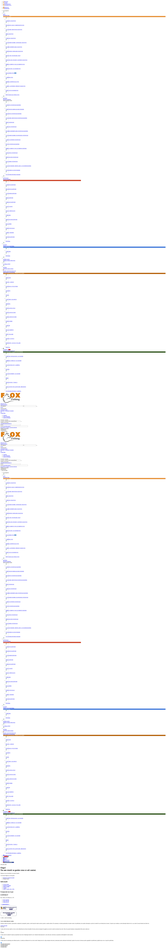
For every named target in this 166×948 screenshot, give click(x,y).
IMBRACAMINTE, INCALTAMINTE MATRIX (16, 148)
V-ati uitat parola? (6, 426)
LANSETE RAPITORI (11, 184)
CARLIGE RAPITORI (10, 202)
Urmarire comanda (4, 421)
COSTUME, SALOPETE (11, 299)
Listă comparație (6, 416)
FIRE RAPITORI (9, 197)
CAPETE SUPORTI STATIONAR (13, 139)
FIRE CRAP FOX (9, 33)
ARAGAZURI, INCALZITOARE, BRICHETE (16, 386)
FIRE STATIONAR (10, 122)
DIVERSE (8, 241)
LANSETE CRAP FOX (11, 20)
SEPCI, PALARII (9, 334)
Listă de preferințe (7, 417)
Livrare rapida (6, 884)
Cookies (4, 887)
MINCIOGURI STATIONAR (12, 157)
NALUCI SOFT (9, 206)
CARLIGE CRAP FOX (11, 38)
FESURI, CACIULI (10, 338)
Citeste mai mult (4, 925)
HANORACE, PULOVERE (12, 286)
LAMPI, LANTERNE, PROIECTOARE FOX (15, 86)
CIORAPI (8, 325)
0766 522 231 (3, 403)
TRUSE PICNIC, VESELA (11, 382)
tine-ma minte (4, 431)
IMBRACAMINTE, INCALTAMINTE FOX (15, 64)
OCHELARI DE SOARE (11, 316)
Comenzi (5, 415)
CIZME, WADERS (10, 232)
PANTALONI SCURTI (11, 312)
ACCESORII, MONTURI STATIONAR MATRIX (16, 118)
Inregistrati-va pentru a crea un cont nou (9, 427)
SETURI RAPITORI (10, 237)
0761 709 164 (6, 901)
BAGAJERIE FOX (11, 73)
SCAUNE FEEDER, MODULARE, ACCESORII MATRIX (18, 165)
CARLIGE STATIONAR (11, 126)
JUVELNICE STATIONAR (12, 152)
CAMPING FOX (9, 77)
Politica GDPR (6, 886)
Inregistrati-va (8, 423)
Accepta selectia (4, 945)
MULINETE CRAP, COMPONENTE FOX (15, 25)
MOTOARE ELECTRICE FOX (12, 94)
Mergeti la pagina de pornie (8, 877)
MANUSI (8, 347)
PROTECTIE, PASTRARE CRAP (13, 55)
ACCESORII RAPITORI (11, 193)
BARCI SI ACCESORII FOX (12, 90)
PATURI (7, 369)
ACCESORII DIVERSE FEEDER (13, 174)
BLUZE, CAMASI (10, 282)
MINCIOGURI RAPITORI (11, 219)
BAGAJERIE (8, 223)
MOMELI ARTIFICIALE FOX (12, 81)
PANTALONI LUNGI (10, 308)
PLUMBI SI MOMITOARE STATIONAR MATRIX (17, 131)
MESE (7, 378)
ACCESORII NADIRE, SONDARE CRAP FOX (16, 42)
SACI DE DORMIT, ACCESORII (13, 373)
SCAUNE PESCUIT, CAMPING (13, 365)
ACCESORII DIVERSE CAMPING (13, 391)
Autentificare (3, 423)
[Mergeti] (21, 421)
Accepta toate (3, 946)
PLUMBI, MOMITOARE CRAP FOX (14, 47)
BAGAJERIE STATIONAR (12, 161)
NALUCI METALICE (10, 210)
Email (2, 424)
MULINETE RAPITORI (11, 189)
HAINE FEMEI (9, 321)
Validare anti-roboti (4, 422)
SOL (13, 889)
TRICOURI (8, 277)
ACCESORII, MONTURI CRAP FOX (14, 29)
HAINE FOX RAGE (10, 228)
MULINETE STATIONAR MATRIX (13, 113)
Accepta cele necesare (5, 944)
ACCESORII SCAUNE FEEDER (13, 170)
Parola (2, 426)
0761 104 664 (6, 899)
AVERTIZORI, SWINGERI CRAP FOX (14, 51)
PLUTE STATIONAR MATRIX (12, 144)
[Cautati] (36, 406)
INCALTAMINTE (10, 329)
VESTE (7, 295)
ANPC (4, 889)
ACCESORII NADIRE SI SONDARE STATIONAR (17, 135)
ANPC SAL (9, 889)
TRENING (8, 303)
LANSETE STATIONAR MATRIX (13, 105)
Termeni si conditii (7, 885)
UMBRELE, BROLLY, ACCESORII (13, 360)
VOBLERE (8, 215)
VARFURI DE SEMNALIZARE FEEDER (15, 109)
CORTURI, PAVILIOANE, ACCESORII (14, 356)
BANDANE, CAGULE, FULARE (13, 343)
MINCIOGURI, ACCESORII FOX (13, 68)
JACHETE (8, 290)
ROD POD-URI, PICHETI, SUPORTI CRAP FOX (16, 60)
